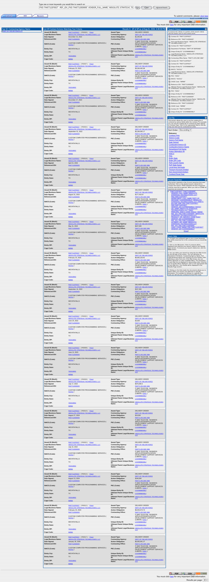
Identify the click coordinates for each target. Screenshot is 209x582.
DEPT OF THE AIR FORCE (144, 34)
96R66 (70, 59)
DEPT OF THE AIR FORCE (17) (12, 31)
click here (204, 16)
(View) (91, 32)
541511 (70, 45)
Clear (186, 231)
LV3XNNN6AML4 (140, 49)
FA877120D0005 (74, 39)
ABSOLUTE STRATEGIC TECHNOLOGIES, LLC (84, 34)
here (172, 25)
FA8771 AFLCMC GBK (142, 39)
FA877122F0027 (73, 32)
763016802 (72, 56)
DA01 (145, 46)
